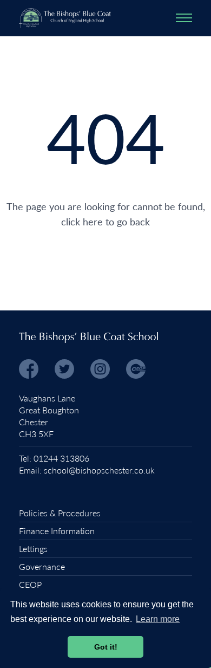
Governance (42, 566)
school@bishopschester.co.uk (99, 470)
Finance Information (57, 530)
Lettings (33, 548)
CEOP (30, 584)
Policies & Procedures (60, 513)
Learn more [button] (158, 619)
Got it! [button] (105, 647)
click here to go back (105, 221)
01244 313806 (61, 458)
